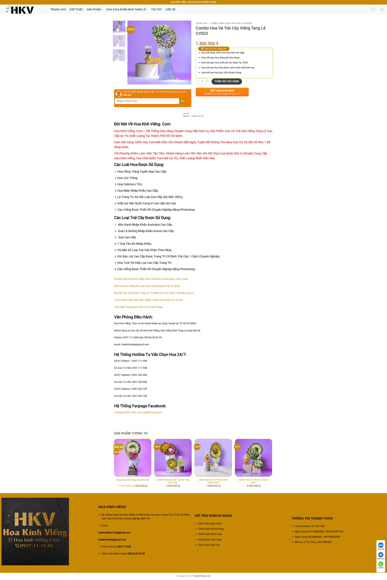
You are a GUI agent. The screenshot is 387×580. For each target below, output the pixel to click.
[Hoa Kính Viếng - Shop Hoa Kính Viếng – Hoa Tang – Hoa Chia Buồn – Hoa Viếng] (24, 10)
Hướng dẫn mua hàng (210, 539)
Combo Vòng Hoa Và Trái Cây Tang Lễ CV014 (173, 481)
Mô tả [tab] (186, 116)
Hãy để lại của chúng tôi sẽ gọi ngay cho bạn (155, 93)
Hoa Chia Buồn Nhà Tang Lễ (126, 9)
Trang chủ (201, 23)
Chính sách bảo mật (209, 544)
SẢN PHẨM (94, 9)
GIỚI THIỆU (76, 9)
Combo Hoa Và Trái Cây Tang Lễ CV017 (253, 481)
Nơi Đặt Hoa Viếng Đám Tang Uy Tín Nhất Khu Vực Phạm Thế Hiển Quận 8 (154, 293)
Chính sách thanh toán (210, 534)
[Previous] (132, 52)
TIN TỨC (156, 9)
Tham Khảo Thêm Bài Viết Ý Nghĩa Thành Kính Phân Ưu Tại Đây (148, 300)
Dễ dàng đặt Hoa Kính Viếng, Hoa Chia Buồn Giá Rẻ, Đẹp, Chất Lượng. (151, 279)
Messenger (380, 558)
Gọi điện (381, 568)
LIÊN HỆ (170, 9)
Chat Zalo (381, 549)
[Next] (186, 52)
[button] (382, 9)
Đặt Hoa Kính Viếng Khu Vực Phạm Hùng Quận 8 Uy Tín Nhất (146, 286)
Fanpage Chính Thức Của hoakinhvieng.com (138, 412)
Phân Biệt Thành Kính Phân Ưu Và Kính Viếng (138, 307)
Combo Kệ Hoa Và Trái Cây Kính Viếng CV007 (213, 481)
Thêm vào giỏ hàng (227, 81)
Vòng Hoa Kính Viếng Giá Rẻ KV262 (132, 480)
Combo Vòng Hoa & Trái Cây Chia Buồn (231, 23)
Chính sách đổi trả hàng (211, 528)
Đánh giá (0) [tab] (198, 116)
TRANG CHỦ (58, 9)
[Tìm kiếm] (373, 9)
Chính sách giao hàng (209, 523)
